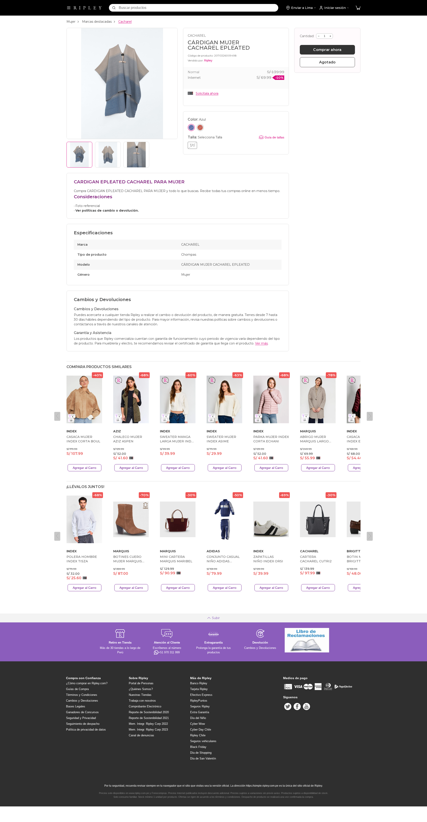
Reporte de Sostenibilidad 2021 (149, 718)
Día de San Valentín (203, 758)
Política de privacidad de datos (86, 729)
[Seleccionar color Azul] (191, 127)
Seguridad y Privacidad (81, 718)
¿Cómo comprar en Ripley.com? (86, 683)
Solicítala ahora (207, 93)
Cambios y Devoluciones (82, 700)
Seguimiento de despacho (82, 723)
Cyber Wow (197, 723)
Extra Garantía (199, 712)
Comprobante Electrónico (145, 706)
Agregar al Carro (84, 468)
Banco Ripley (198, 683)
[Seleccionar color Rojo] (200, 127)
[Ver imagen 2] (108, 155)
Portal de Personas (141, 683)
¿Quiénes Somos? (141, 689)
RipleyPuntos (198, 700)
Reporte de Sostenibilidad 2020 (149, 712)
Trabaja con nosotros (142, 700)
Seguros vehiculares (203, 741)
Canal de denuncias (141, 735)
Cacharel (125, 22)
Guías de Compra (77, 689)
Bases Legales (75, 706)
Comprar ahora (327, 50)
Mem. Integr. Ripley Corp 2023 (148, 729)
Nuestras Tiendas (140, 694)
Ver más (261, 343)
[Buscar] (114, 8)
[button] (358, 8)
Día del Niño (198, 718)
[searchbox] (198, 8)
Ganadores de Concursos (82, 712)
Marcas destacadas (97, 22)
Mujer (70, 22)
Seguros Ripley (200, 706)
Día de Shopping (200, 752)
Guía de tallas (274, 137)
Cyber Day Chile (200, 729)
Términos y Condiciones (81, 694)
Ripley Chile (197, 735)
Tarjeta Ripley (199, 689)
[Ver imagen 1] (79, 155)
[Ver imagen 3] (136, 155)
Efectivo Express (201, 694)
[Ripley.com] (88, 7)
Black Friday (198, 747)
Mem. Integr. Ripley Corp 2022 (148, 723)
